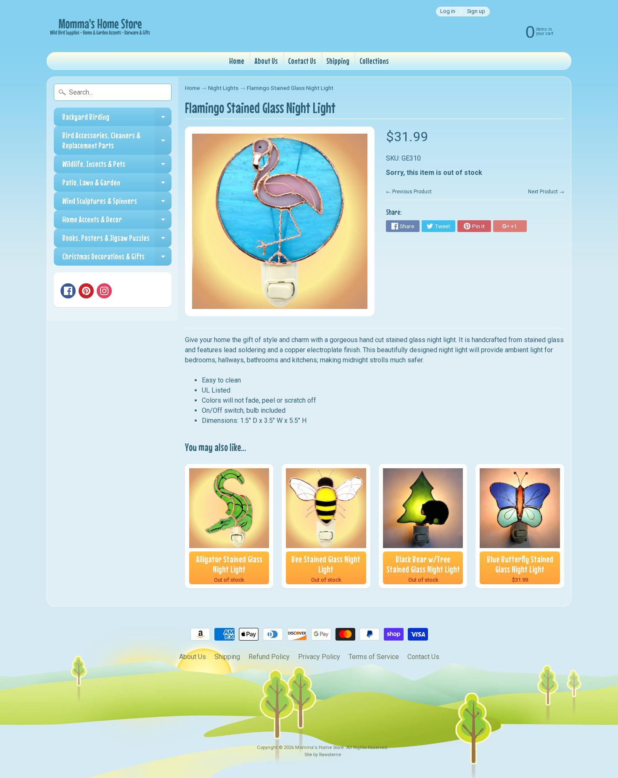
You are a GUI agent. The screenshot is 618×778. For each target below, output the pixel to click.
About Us (266, 61)
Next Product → (546, 192)
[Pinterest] (86, 290)
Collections (374, 61)
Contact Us (302, 61)
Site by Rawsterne (322, 754)
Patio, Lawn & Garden (117, 184)
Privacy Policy (319, 657)
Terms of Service (374, 657)
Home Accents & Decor (117, 221)
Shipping (337, 61)
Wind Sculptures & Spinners (117, 203)
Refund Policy (269, 657)
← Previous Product (409, 192)
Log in (447, 11)
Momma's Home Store (319, 747)
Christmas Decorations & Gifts (117, 258)
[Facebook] (68, 290)
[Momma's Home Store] (99, 26)
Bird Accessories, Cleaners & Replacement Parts (117, 140)
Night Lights (223, 87)
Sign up (476, 11)
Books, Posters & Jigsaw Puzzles (117, 240)
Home (236, 61)
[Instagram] (104, 290)
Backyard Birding (117, 119)
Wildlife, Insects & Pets (117, 166)
